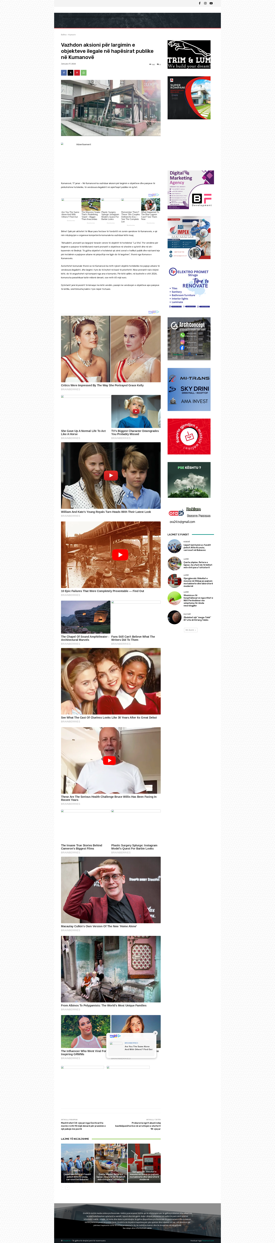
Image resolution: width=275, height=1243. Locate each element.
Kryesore (72, 34)
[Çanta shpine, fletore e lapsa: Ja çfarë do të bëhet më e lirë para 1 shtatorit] (111, 1163)
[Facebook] (200, 3)
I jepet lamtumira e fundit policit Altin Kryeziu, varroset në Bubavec (77, 1177)
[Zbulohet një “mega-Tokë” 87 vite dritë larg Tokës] (174, 617)
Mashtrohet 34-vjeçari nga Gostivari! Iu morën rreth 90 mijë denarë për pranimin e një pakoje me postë (83, 1126)
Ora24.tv (67, 1241)
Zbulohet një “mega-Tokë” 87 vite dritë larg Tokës (197, 618)
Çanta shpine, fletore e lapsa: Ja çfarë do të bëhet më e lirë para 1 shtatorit (111, 1177)
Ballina (63, 34)
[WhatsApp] (84, 73)
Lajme (110, 1171)
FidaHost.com (208, 1241)
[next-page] (67, 1187)
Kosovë (77, 1171)
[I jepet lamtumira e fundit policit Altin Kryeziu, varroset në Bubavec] (77, 1163)
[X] (70, 73)
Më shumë (190, 630)
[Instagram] (205, 3)
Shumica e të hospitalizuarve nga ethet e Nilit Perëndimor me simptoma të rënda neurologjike (198, 600)
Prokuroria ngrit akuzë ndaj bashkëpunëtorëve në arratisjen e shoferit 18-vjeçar (138, 1126)
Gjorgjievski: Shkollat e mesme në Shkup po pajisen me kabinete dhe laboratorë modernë (144, 1175)
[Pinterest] (77, 73)
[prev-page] (63, 1187)
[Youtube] (211, 3)
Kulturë (187, 614)
